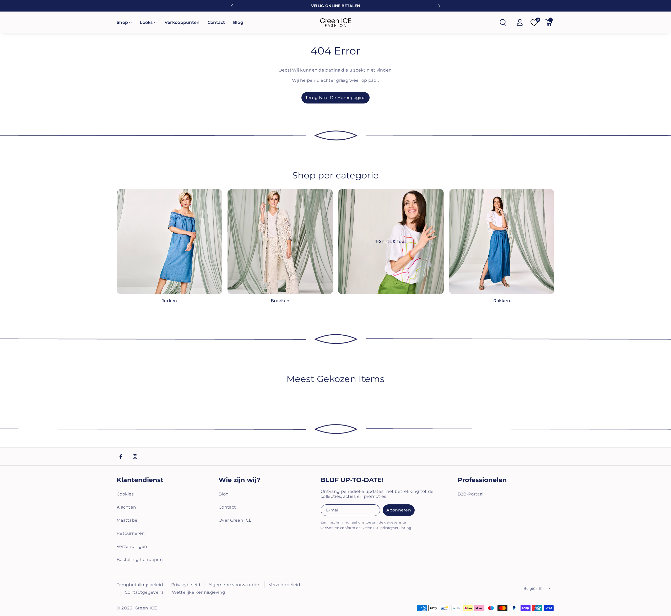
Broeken (280, 300)
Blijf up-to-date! (352, 480)
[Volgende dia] (439, 6)
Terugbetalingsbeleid (140, 584)
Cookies (125, 494)
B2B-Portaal (470, 494)
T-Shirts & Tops (391, 241)
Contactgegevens (144, 592)
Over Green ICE (235, 520)
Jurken (169, 300)
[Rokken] (502, 242)
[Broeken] (280, 242)
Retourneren (131, 533)
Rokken (501, 300)
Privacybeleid (185, 584)
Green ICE (146, 608)
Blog (224, 494)
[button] (124, 22)
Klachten (126, 507)
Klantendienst (140, 480)
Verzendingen (132, 546)
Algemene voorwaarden (234, 584)
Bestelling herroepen (140, 559)
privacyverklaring (396, 528)
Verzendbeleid (284, 584)
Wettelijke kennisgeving (198, 592)
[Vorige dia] (232, 6)
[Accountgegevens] (520, 22)
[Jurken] (169, 242)
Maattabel (128, 520)
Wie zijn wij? (239, 480)
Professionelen (482, 480)
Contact (227, 507)
